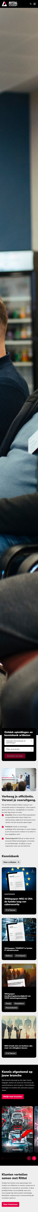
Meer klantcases (10, 1204)
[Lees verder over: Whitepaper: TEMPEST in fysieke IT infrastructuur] (19, 939)
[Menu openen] (34, 3)
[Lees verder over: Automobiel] (17, 1129)
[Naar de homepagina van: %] (9, 4)
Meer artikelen (10, 862)
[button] (29, 1158)
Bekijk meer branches (12, 1096)
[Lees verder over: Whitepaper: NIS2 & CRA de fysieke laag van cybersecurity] (19, 890)
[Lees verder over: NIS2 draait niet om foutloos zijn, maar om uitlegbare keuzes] (19, 1037)
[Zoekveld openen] (30, 3)
